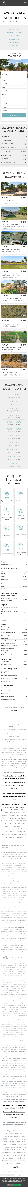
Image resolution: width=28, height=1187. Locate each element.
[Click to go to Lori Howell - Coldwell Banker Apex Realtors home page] (5, 3)
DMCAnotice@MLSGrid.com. (14, 1000)
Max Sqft (4, 107)
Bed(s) (3, 87)
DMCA (4, 724)
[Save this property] (25, 184)
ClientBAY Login (15, 724)
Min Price (4, 74)
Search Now (14, 115)
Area (21, 1171)
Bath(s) (4, 94)
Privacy (6, 722)
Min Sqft (4, 101)
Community (16, 1171)
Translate (25, 1175)
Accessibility (16, 722)
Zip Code (9, 1171)
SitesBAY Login (13, 726)
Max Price (4, 80)
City (5, 1171)
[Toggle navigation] (25, 3)
